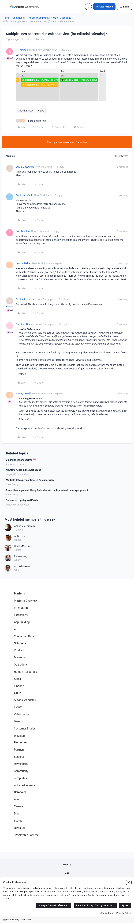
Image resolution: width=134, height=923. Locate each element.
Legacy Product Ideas (17, 474)
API (67, 873)
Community (19, 17)
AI (15, 629)
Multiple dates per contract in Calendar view (30, 480)
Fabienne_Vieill (24, 195)
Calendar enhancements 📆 (21, 459)
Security (67, 864)
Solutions (20, 643)
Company (20, 792)
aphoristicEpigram (24, 526)
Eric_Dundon (23, 231)
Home (6, 17)
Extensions (21, 615)
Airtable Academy (25, 700)
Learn (17, 693)
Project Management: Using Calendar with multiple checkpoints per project (47, 490)
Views (40, 110)
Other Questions (62, 17)
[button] (4, 7)
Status (18, 820)
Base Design (12, 484)
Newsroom (20, 828)
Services (19, 757)
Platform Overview (25, 601)
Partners (19, 749)
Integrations (21, 608)
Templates (20, 778)
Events (18, 707)
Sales (17, 679)
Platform (19, 593)
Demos (18, 721)
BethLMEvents (22, 546)
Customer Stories (24, 728)
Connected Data (24, 636)
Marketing (20, 657)
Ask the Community (39, 17)
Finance (19, 686)
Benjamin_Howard (26, 299)
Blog (17, 813)
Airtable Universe (24, 785)
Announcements (15, 464)
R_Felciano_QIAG (25, 50)
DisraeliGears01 (23, 566)
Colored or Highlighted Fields (22, 500)
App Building (22, 622)
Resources (20, 742)
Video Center (22, 714)
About (17, 799)
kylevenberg (20, 556)
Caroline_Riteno (24, 324)
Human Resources (25, 672)
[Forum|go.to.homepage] (24, 6)
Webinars (19, 735)
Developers (21, 764)
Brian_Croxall (23, 393)
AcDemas (19, 536)
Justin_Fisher (23, 263)
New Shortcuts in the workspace (23, 470)
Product (19, 650)
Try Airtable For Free (26, 835)
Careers (18, 806)
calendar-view (25, 110)
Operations (21, 664)
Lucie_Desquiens (25, 166)
